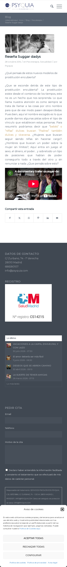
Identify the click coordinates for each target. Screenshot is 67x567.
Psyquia (9, 66)
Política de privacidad (36, 562)
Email (9, 414)
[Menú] (57, 6)
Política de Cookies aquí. (30, 528)
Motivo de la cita (14, 442)
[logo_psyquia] (27, 6)
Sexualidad (45, 61)
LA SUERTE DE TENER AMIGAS (30, 374)
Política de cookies (18, 562)
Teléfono (10, 428)
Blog (8, 17)
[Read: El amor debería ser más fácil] (9, 358)
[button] (62, 509)
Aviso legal (52, 562)
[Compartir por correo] (57, 218)
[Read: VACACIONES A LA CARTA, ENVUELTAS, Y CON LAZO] (9, 345)
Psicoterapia (32, 61)
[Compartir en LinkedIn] (48, 218)
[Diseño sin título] (29, 43)
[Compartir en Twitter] (19, 218)
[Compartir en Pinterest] (38, 218)
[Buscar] (50, 6)
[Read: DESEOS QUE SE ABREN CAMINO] (9, 367)
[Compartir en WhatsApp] (29, 218)
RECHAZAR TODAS (33, 546)
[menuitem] (50, 6)
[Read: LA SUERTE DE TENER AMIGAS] (9, 376)
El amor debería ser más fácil (28, 356)
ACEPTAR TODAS (33, 538)
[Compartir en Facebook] (10, 218)
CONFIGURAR (33, 555)
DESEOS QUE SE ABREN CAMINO (32, 365)
